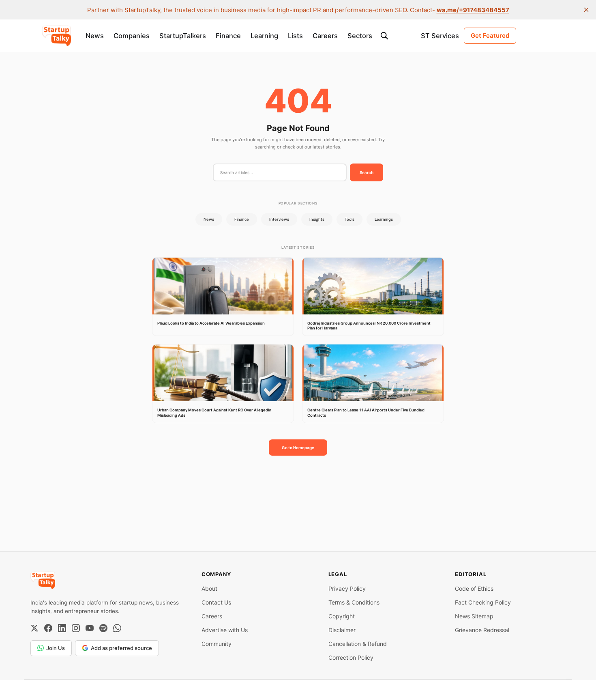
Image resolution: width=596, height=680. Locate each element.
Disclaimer (342, 629)
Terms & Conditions (353, 602)
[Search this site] (384, 36)
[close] (586, 9)
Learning (264, 36)
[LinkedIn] (62, 628)
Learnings (384, 219)
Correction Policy (350, 657)
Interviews (279, 219)
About (209, 588)
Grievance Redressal (482, 629)
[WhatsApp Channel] (117, 628)
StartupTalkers (182, 36)
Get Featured (490, 35)
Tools (349, 219)
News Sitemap (474, 616)
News (95, 36)
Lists (295, 36)
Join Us (55, 648)
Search (366, 172)
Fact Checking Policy (483, 602)
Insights (316, 219)
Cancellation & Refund (357, 643)
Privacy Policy (347, 588)
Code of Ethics (474, 588)
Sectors (359, 36)
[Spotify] (103, 628)
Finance (228, 36)
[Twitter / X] (34, 628)
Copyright (341, 616)
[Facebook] (48, 628)
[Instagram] (76, 628)
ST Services (440, 36)
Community (217, 643)
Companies (132, 36)
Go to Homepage (298, 447)
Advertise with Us (225, 629)
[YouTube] (90, 628)
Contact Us (216, 602)
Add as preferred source (121, 648)
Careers (325, 36)
